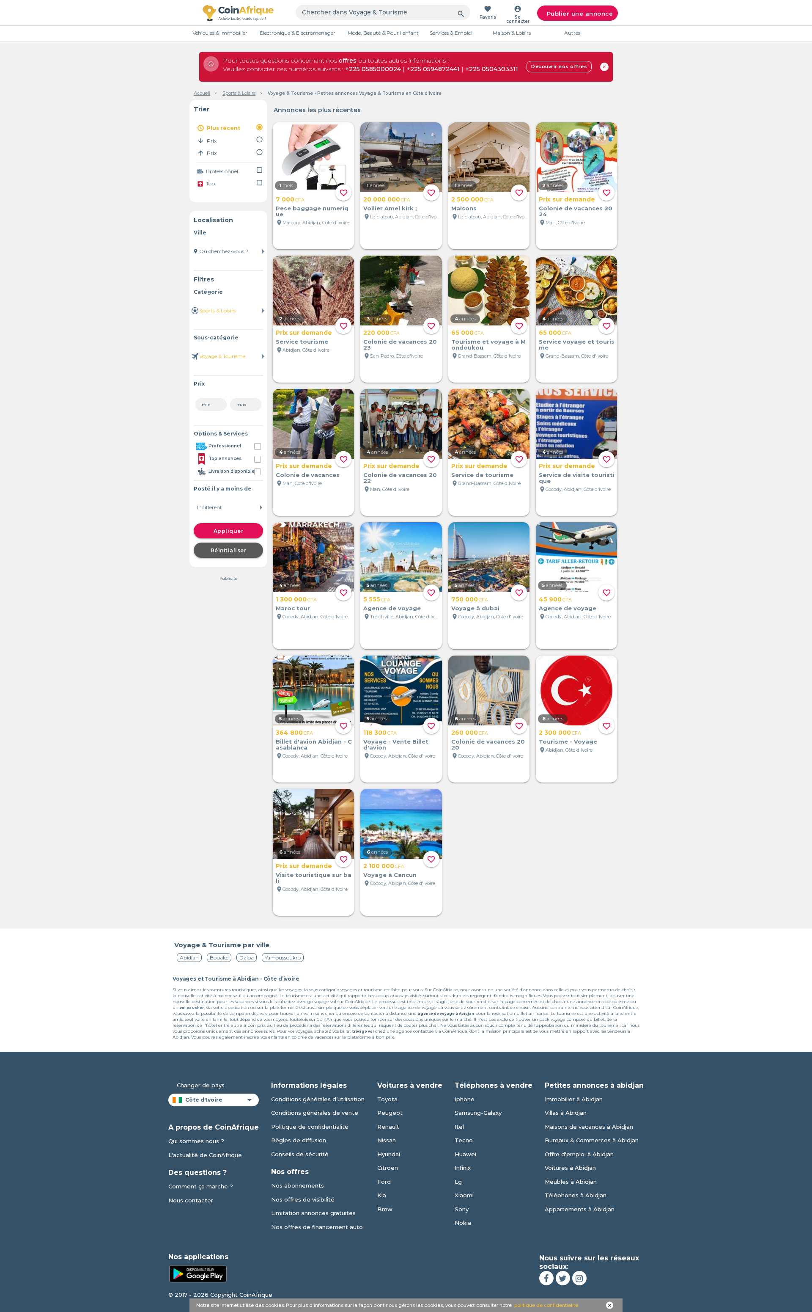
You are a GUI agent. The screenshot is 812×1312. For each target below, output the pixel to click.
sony (462, 1209)
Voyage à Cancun (390, 875)
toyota (387, 1099)
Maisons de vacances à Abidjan (589, 1126)
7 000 (290, 199)
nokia (463, 1222)
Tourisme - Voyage (568, 741)
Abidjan (189, 957)
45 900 (555, 599)
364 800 (294, 732)
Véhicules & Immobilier (219, 33)
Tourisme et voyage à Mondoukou (488, 344)
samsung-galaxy (478, 1112)
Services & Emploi (451, 33)
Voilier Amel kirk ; (390, 208)
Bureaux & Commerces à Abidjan (592, 1140)
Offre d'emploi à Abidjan (579, 1154)
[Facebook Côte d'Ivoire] (546, 1278)
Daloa (246, 957)
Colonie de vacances (308, 475)
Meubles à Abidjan (571, 1181)
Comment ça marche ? (200, 1186)
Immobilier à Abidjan (574, 1099)
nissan (386, 1140)
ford (384, 1181)
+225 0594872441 (433, 69)
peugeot (390, 1112)
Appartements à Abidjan (579, 1209)
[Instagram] (579, 1278)
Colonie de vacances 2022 (400, 478)
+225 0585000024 (373, 69)
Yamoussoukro (283, 957)
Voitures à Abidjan (570, 1167)
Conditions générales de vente (314, 1112)
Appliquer (229, 531)
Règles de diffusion (298, 1140)
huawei (465, 1154)
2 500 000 (472, 199)
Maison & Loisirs (512, 33)
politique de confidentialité (546, 1305)
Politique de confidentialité (309, 1126)
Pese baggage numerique (312, 211)
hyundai (388, 1154)
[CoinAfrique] (238, 12)
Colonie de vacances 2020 (488, 744)
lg (458, 1181)
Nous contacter (190, 1200)
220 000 (381, 332)
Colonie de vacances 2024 (575, 211)
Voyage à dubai (475, 608)
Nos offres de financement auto (317, 1227)
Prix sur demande (567, 199)
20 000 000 (386, 199)
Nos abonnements (297, 1185)
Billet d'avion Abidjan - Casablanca (314, 744)
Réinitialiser (229, 550)
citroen (387, 1167)
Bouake (219, 957)
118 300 (380, 732)
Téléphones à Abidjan (575, 1195)
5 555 (376, 599)
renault (388, 1126)
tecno (464, 1140)
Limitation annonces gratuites (313, 1213)
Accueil (202, 93)
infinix (463, 1167)
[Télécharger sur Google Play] (198, 1273)
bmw (384, 1209)
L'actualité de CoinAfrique (205, 1155)
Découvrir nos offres (559, 66)
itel (459, 1126)
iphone (465, 1099)
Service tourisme (302, 342)
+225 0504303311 (491, 69)
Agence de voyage (392, 608)
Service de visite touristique (576, 478)
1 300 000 (296, 599)
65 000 (467, 332)
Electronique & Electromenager (297, 33)
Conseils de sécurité (300, 1154)
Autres (572, 33)
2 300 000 (560, 732)
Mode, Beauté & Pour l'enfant (383, 33)
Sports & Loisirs (238, 93)
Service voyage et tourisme (576, 344)
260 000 (469, 732)
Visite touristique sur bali (313, 878)
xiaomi (464, 1195)
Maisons (464, 208)
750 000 (469, 599)
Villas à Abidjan (566, 1112)
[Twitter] (563, 1278)
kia (381, 1195)
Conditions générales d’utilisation (318, 1099)
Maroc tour (293, 608)
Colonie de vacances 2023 (400, 344)
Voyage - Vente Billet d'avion (395, 744)
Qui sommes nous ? (196, 1141)
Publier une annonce (580, 13)
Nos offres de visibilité (303, 1199)
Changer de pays (201, 1085)
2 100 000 (383, 866)
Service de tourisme (482, 475)
